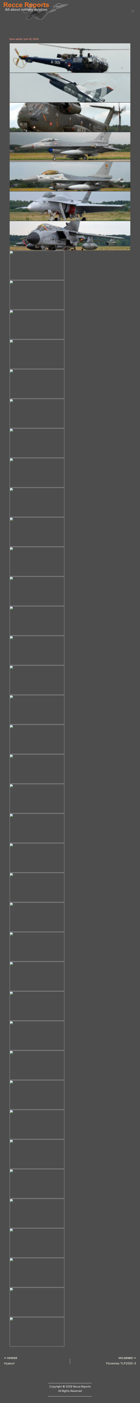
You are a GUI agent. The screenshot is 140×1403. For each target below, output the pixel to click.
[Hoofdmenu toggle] (132, 11)
